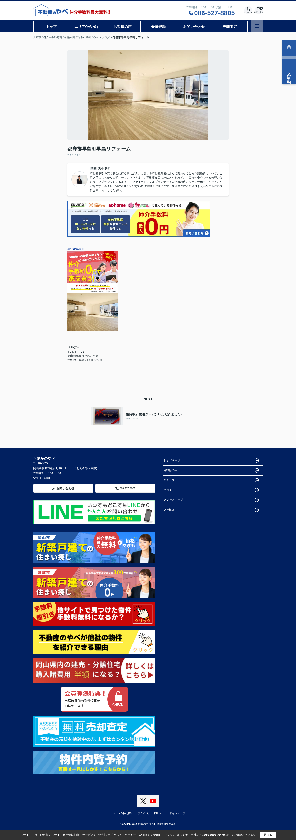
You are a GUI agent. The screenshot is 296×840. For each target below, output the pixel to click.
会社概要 (169, 509)
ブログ (167, 490)
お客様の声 (123, 27)
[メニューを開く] (257, 26)
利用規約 (126, 813)
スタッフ (169, 480)
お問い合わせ (194, 27)
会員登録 (158, 27)
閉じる (268, 834)
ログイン (248, 12)
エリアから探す (87, 27)
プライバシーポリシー (151, 813)
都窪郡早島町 (77, 249)
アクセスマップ (173, 499)
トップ (51, 27)
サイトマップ (177, 813)
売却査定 (230, 27)
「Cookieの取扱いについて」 (215, 835)
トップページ (171, 460)
